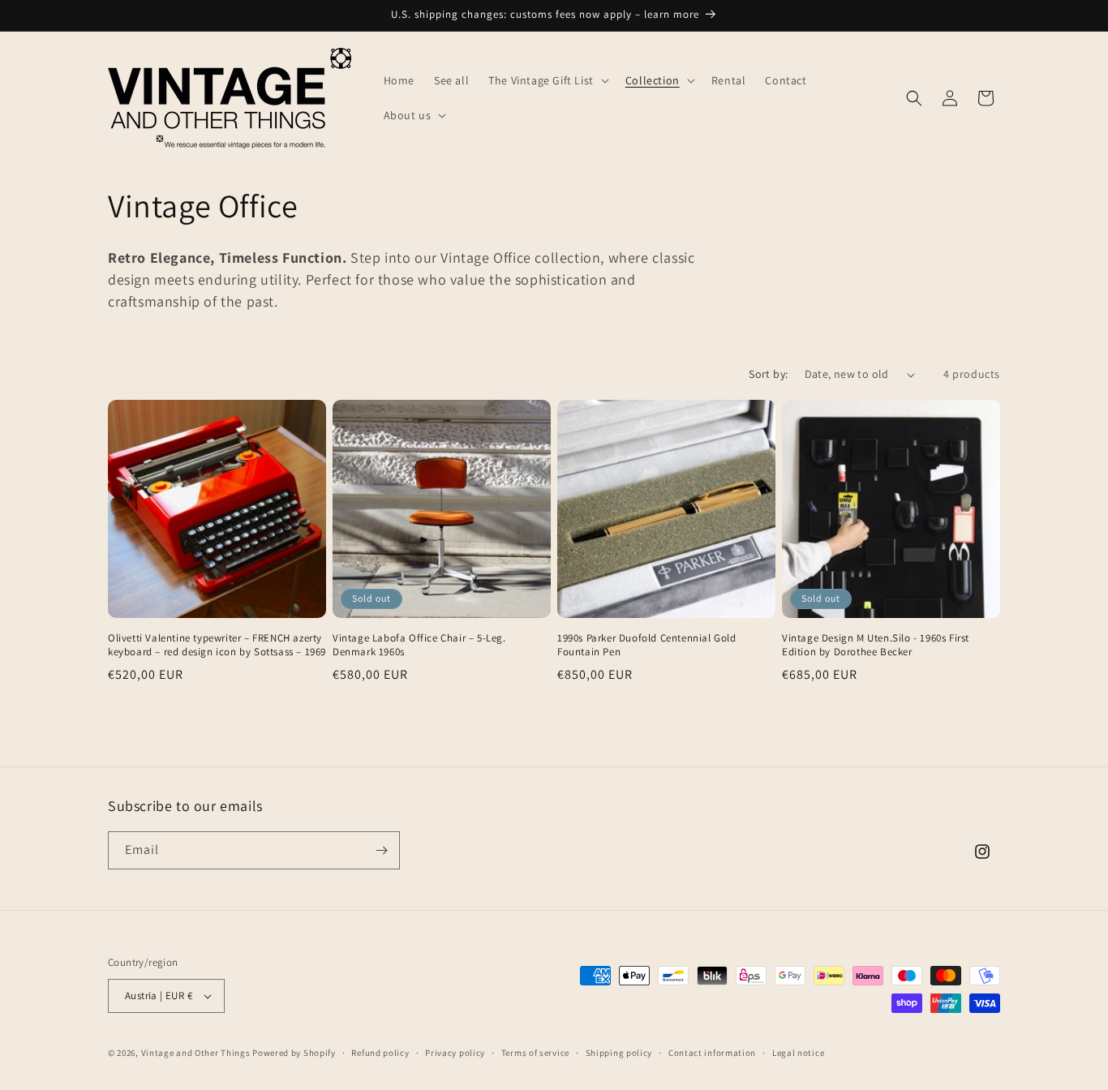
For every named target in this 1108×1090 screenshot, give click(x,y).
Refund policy (380, 1052)
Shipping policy (619, 1052)
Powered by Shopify (294, 1052)
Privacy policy (455, 1052)
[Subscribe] (381, 850)
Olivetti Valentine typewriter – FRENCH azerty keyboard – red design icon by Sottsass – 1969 (217, 645)
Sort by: (768, 374)
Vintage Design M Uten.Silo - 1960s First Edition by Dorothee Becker (875, 645)
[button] (547, 80)
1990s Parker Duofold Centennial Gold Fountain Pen (647, 645)
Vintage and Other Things (196, 1052)
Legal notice (798, 1052)
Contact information (712, 1052)
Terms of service (535, 1052)
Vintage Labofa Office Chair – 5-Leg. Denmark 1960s (419, 645)
